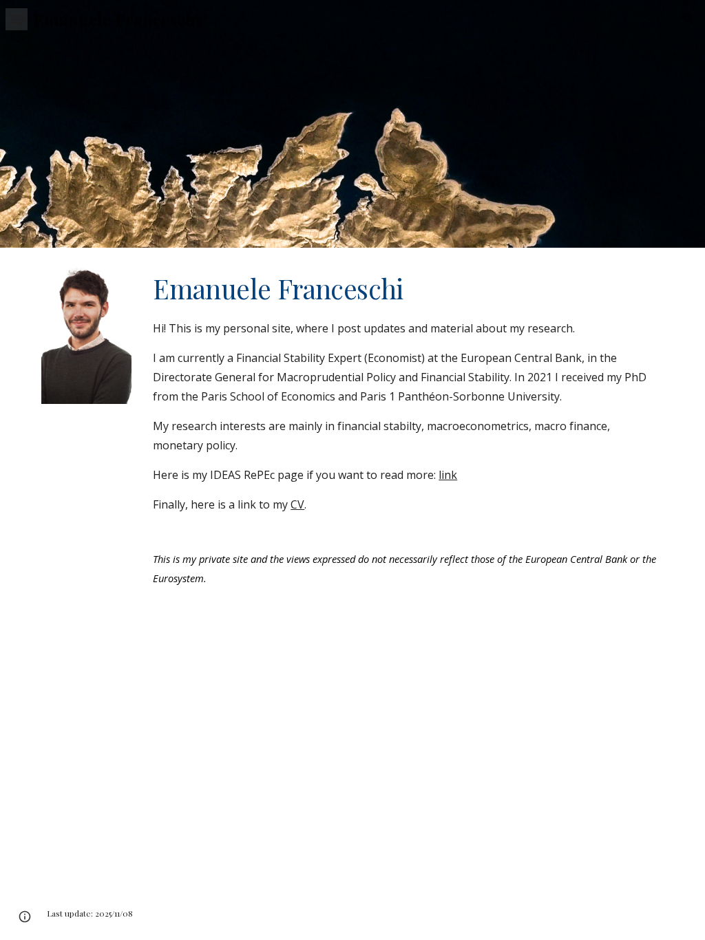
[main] (405, 428)
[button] (16, 19)
